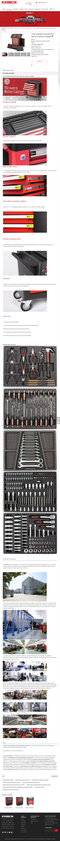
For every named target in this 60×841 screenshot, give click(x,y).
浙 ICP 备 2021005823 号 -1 (40, 838)
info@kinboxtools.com (42, 2)
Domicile (22, 819)
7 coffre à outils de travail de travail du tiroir (11, 782)
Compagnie (23, 824)
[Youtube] (9, 832)
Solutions (22, 826)
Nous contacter (24, 831)
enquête (38, 61)
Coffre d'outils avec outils (8, 780)
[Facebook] (3, 832)
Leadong (53, 838)
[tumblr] (12, 832)
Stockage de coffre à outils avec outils (10, 789)
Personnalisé (23, 822)
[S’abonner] (56, 830)
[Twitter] (7, 832)
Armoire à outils (33, 819)
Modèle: (4, 70)
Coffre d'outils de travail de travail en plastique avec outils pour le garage (18, 787)
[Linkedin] (5, 832)
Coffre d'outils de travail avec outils (22, 780)
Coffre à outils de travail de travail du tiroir (31, 782)
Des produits (23, 820)
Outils (32, 822)
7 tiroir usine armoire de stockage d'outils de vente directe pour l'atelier (19, 807)
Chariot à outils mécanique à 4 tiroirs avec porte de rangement (30, 807)
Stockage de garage (34, 820)
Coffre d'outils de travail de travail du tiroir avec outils (13, 784)
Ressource (23, 828)
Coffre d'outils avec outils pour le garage (40, 780)
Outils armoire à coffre (39, 787)
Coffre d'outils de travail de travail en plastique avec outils (38, 784)
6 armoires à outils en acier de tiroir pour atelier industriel (9, 807)
